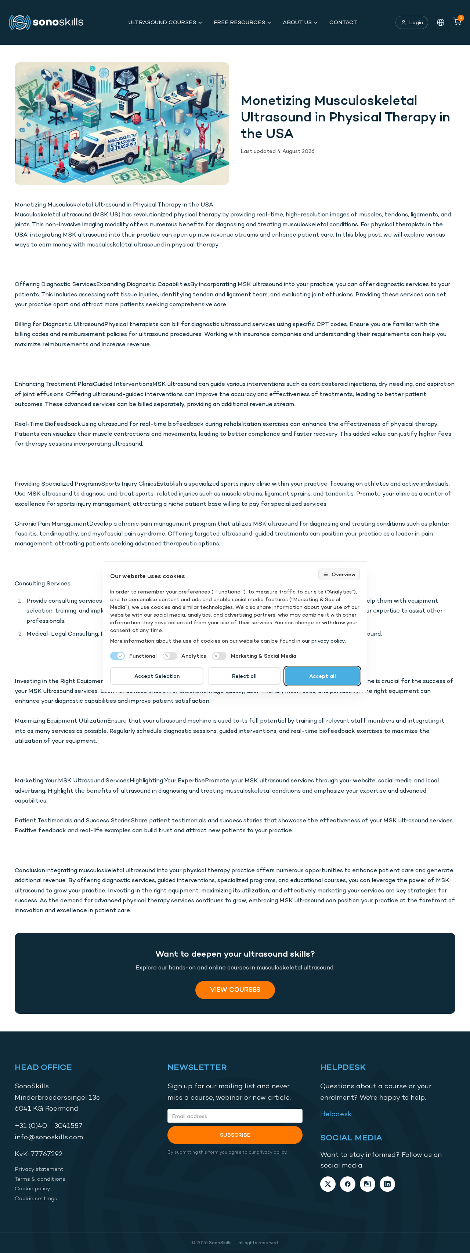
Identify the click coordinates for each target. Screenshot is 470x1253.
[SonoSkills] (49, 22)
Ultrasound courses (162, 22)
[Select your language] (440, 22)
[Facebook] (347, 1184)
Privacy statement (39, 1168)
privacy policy (328, 641)
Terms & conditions (40, 1178)
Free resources (239, 22)
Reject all (244, 676)
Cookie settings (36, 1198)
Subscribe (235, 1135)
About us (297, 22)
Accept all (322, 676)
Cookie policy (32, 1188)
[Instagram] (367, 1184)
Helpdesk (336, 1114)
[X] (328, 1184)
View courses (235, 989)
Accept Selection (157, 676)
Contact (343, 22)
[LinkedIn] (387, 1184)
